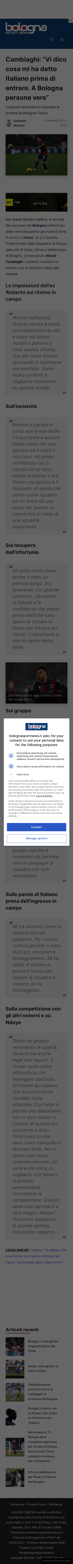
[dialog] (36, 782)
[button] (36, 774)
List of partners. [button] (44, 795)
